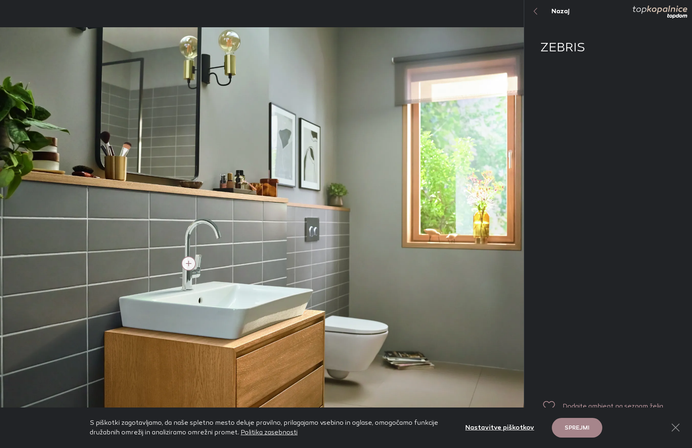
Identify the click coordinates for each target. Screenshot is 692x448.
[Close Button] (676, 428)
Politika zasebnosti (269, 432)
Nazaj (560, 11)
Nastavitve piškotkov (499, 427)
